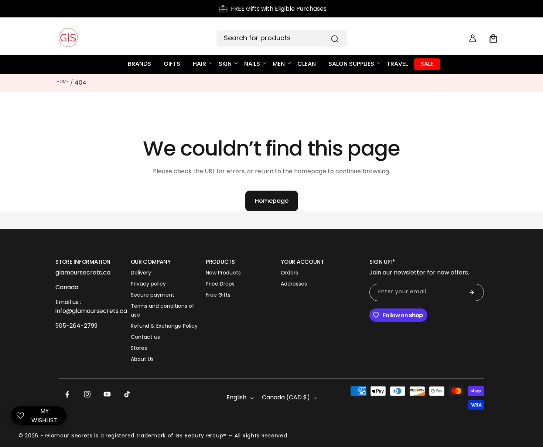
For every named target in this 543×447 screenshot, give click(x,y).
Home (63, 81)
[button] (493, 38)
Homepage (271, 201)
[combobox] (281, 38)
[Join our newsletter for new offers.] (472, 292)
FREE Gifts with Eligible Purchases (279, 8)
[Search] (335, 39)
